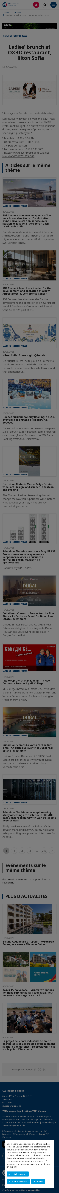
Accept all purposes (17, 1174)
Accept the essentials (18, 1181)
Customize (38, 1181)
